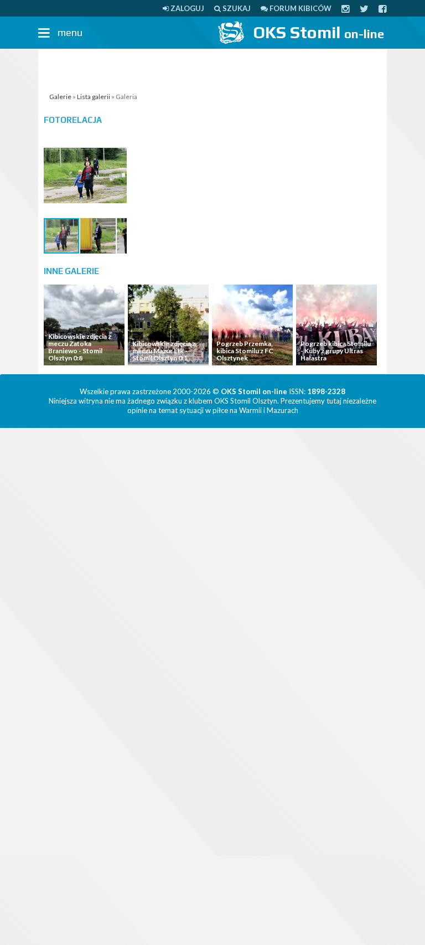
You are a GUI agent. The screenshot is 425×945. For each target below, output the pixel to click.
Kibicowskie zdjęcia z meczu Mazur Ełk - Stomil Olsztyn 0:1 (163, 350)
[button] (117, 144)
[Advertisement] (212, 68)
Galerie (60, 96)
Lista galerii (93, 96)
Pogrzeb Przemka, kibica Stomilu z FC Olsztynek (244, 350)
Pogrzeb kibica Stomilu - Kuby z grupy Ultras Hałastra (335, 350)
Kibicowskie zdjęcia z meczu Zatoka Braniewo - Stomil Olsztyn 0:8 (79, 347)
